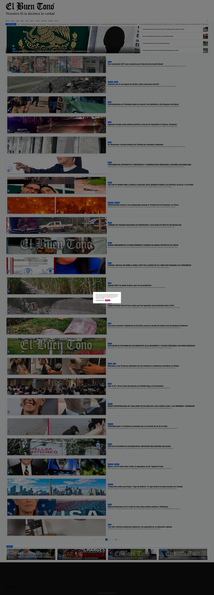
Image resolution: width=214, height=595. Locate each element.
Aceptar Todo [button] (108, 300)
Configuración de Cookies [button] (100, 300)
